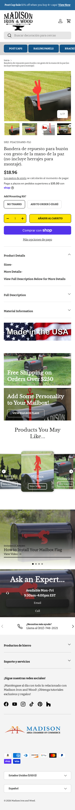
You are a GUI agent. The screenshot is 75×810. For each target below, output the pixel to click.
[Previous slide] (4, 471)
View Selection (10, 484)
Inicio (6, 60)
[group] (37, 538)
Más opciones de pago (37, 239)
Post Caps (15, 48)
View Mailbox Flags (25, 413)
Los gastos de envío (15, 178)
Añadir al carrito (50, 218)
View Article (11, 554)
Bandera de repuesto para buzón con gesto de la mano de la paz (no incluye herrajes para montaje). (36, 64)
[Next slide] (71, 471)
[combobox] (37, 35)
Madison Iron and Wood (23, 800)
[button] (33, 564)
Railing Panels (43, 48)
